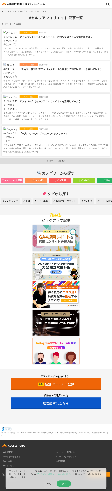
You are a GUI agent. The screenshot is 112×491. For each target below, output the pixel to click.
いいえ (48, 483)
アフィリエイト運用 (12, 180)
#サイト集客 (41, 201)
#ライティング (10, 201)
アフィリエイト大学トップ (14, 11)
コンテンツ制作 (36, 180)
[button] (7, 429)
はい (64, 483)
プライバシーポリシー (67, 456)
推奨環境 (61, 461)
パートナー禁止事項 (11, 456)
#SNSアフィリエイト (64, 201)
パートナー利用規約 (66, 452)
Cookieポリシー (10, 461)
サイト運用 (60, 180)
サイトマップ (9, 465)
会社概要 (7, 452)
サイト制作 (84, 180)
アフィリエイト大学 (36, 4)
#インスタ (87, 201)
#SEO (26, 201)
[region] (56, 181)
